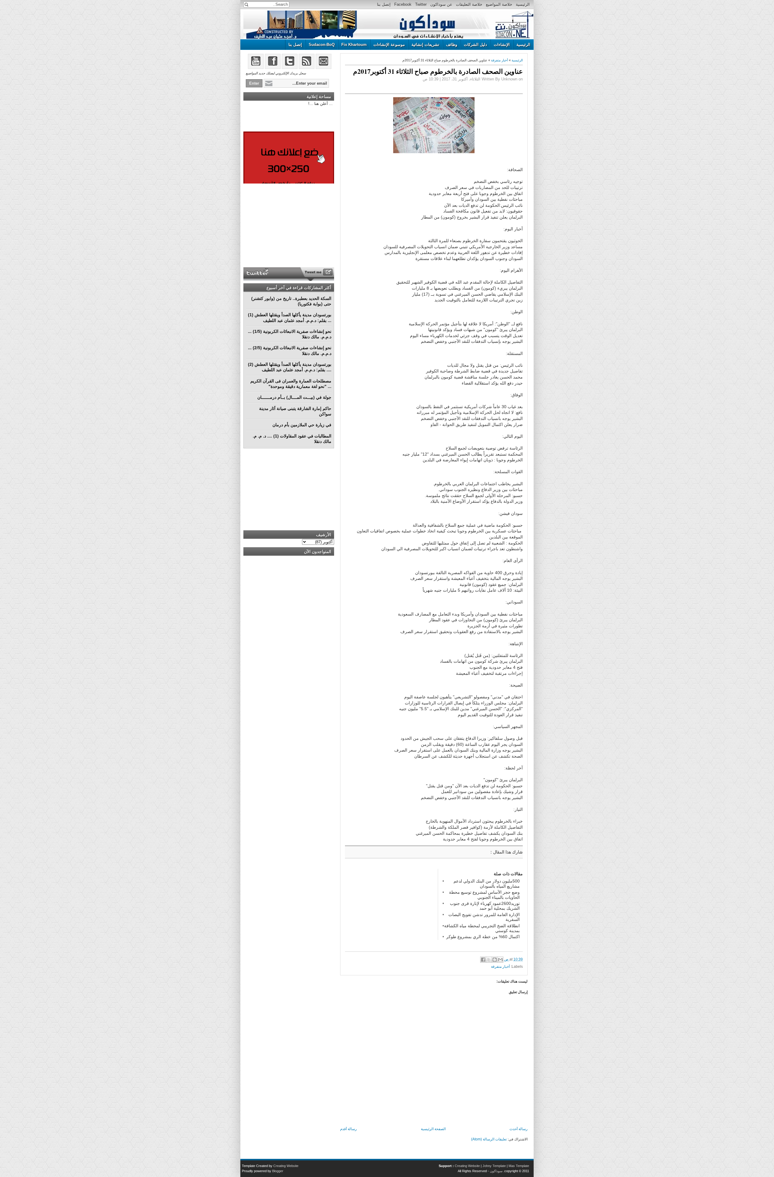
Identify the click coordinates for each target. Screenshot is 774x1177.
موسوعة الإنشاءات (389, 44)
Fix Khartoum (354, 44)
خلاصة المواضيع (499, 4)
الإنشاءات (502, 44)
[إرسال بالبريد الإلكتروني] (500, 960)
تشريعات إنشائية (425, 44)
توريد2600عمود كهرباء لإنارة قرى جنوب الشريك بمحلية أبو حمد (485, 906)
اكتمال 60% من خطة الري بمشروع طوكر (483, 936)
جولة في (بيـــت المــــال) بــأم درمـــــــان (294, 397)
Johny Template (494, 1166)
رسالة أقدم (348, 1129)
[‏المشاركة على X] (489, 960)
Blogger (277, 1171)
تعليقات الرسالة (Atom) (489, 1139)
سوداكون (496, 1171)
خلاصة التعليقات (469, 4)
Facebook (402, 4)
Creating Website (467, 1166)
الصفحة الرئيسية (433, 1129)
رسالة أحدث (518, 1129)
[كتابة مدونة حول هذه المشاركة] (495, 960)
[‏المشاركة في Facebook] (483, 960)
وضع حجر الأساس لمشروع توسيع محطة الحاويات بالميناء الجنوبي (484, 894)
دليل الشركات (475, 44)
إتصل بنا (384, 4)
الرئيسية (523, 4)
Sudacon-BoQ (322, 44)
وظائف (451, 44)
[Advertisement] (390, 907)
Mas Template (519, 1166)
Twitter (421, 4)
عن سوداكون (441, 4)
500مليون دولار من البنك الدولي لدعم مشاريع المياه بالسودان (487, 883)
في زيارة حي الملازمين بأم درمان (301, 424)
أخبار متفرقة (499, 60)
